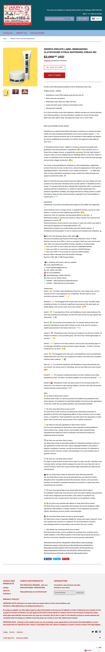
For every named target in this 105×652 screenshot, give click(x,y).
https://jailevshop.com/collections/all (33, 592)
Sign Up (80, 593)
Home (4, 39)
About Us (21, 33)
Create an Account (96, 14)
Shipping (47, 60)
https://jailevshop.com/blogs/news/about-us (27, 606)
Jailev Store (10, 638)
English (89, 650)
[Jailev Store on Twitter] (93, 632)
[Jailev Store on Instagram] (100, 632)
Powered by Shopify (22, 638)
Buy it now (54, 75)
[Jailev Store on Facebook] (96, 632)
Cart (84, 19)
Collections (37, 33)
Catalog (8, 33)
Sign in (85, 14)
